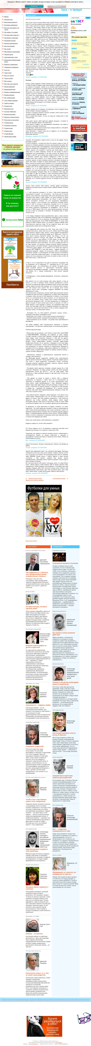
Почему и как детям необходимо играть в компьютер (65, 683)
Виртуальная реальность (59, 611)
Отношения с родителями (32, 722)
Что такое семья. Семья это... (33, 951)
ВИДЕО (6, 17)
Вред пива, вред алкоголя (11, 84)
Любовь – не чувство (34, 934)
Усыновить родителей (34, 746)
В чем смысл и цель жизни (11, 120)
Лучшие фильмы (8, 134)
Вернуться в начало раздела (34, 480)
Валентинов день (8, 109)
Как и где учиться (9, 75)
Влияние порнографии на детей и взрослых (36, 646)
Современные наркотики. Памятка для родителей (63, 776)
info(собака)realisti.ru (33, 1043)
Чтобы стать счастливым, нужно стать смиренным (36, 800)
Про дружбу (7, 49)
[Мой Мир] (31, 75)
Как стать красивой (9, 46)
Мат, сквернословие (58, 805)
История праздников (9, 114)
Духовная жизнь (8, 122)
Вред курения (8, 81)
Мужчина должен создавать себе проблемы (37, 850)
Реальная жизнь (8, 19)
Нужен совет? (31, 15)
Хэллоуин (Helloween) (10, 111)
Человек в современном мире (12, 92)
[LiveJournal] (33, 75)
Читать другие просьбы (83, 67)
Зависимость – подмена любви (38, 705)
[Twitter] (27, 75)
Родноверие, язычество (59, 550)
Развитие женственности (32, 864)
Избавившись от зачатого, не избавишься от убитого (64, 873)
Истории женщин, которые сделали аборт (36, 607)
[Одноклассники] (29, 75)
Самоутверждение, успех (11, 57)
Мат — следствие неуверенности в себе (61, 830)
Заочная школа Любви (10, 136)
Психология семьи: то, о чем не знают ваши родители (37, 974)
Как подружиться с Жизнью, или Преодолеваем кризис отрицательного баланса (37, 574)
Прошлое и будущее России (11, 117)
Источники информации (11, 25)
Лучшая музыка (8, 128)
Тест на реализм (76, 24)
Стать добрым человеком (11, 100)
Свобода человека (9, 103)
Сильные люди (8, 106)
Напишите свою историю (33, 19)
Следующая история (59, 478)
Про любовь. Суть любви (32, 683)
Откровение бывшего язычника (65, 563)
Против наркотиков (58, 757)
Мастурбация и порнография (33, 629)
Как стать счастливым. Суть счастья (35, 550)
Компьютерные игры (58, 664)
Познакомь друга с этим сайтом (78, 31)
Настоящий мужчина (31, 829)
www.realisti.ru (59, 1042)
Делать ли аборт (30, 591)
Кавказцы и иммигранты (11, 64)
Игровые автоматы (9, 95)
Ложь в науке (7, 73)
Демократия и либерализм (11, 67)
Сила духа (7, 70)
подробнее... (86, 45)
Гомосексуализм (8, 54)
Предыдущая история (35, 478)
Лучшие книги (8, 131)
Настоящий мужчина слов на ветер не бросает (64, 734)
